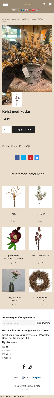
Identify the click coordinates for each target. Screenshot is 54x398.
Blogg (5, 346)
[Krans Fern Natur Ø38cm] (40, 280)
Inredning (12, 19)
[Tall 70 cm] (40, 197)
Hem (4, 19)
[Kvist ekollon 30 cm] (40, 239)
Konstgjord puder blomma (14, 299)
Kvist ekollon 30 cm (40, 255)
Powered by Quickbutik (27, 389)
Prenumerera (43, 322)
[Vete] (13, 197)
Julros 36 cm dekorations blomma (13, 257)
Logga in (6, 357)
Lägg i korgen (24, 129)
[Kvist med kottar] (27, 58)
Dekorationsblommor (27, 19)
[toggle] (7, 4)
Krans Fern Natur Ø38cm (40, 299)
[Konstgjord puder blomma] (13, 280)
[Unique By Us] (27, 4)
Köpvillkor (7, 354)
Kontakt (6, 350)
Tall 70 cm (40, 213)
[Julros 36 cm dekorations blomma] (13, 239)
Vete (14, 213)
